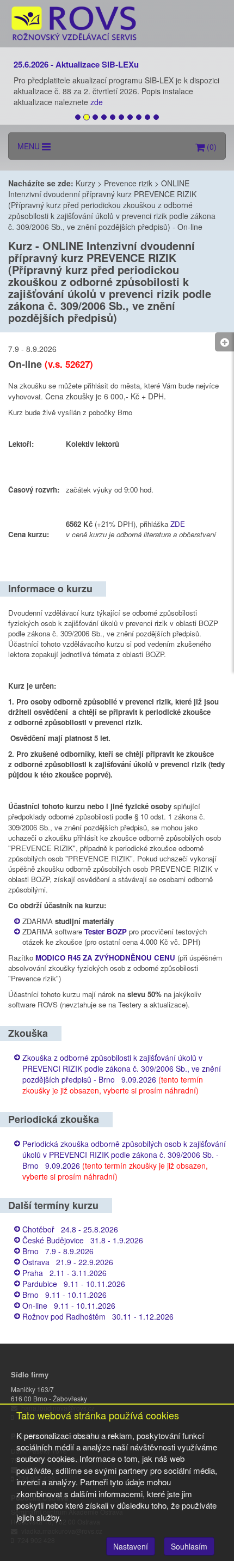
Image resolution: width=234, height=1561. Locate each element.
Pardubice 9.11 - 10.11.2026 (73, 1283)
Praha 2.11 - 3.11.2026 (64, 1272)
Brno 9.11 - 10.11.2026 (64, 1294)
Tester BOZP (105, 931)
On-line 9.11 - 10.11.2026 (68, 1305)
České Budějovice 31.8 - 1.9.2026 (82, 1240)
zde (97, 101)
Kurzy (85, 183)
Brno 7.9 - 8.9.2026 (58, 1251)
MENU (29, 146)
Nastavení (130, 1546)
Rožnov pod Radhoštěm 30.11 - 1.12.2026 (98, 1316)
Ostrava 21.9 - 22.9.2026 (67, 1261)
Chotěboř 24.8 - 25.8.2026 (70, 1229)
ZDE (177, 524)
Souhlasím (189, 1546)
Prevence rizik (128, 183)
